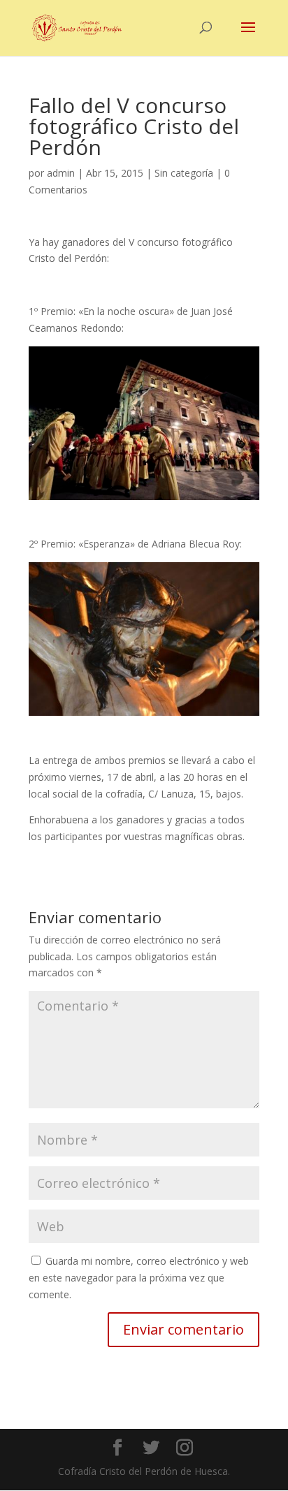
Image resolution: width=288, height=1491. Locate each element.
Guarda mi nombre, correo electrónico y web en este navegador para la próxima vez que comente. (139, 1277)
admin (61, 172)
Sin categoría (183, 172)
